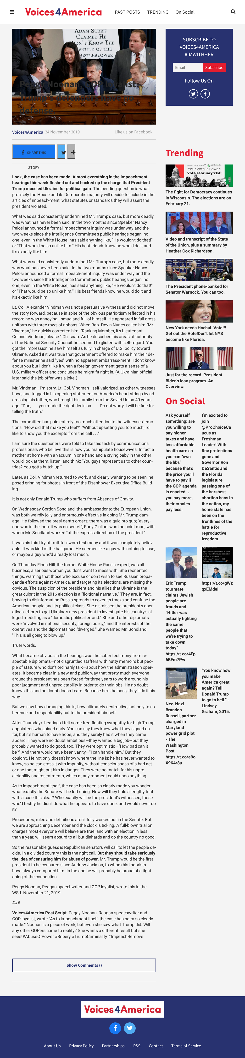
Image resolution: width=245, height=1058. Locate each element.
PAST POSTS (127, 12)
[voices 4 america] (63, 12)
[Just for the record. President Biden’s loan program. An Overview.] (199, 358)
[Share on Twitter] (61, 151)
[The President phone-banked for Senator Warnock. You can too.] (199, 270)
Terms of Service (186, 1045)
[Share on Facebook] (33, 151)
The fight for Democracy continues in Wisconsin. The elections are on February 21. (199, 198)
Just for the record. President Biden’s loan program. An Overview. (194, 381)
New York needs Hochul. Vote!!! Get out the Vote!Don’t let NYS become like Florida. (196, 333)
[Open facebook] (205, 94)
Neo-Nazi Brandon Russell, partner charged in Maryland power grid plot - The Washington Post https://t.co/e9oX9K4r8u (181, 733)
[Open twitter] (193, 94)
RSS (136, 1045)
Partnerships (113, 1045)
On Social (185, 12)
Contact (156, 1045)
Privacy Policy (81, 1045)
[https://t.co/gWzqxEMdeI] (217, 562)
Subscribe (214, 67)
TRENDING (157, 12)
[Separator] (71, 151)
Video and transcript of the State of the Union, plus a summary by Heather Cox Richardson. (197, 245)
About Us (52, 1045)
